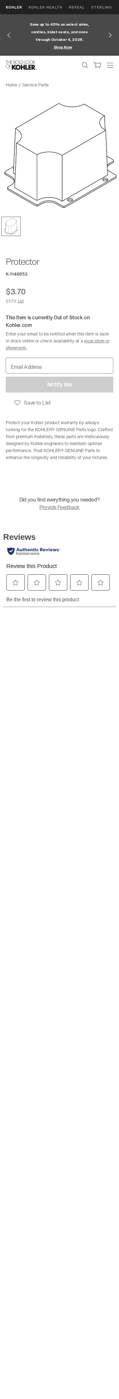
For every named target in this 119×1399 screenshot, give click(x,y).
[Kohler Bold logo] (21, 65)
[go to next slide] (110, 35)
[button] (11, 226)
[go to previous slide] (9, 35)
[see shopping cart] (97, 65)
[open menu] (110, 65)
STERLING (101, 7)
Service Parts (35, 84)
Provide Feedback (59, 507)
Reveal (77, 7)
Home (11, 84)
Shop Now (63, 47)
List (21, 301)
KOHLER (14, 7)
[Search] (85, 65)
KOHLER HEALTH (46, 7)
